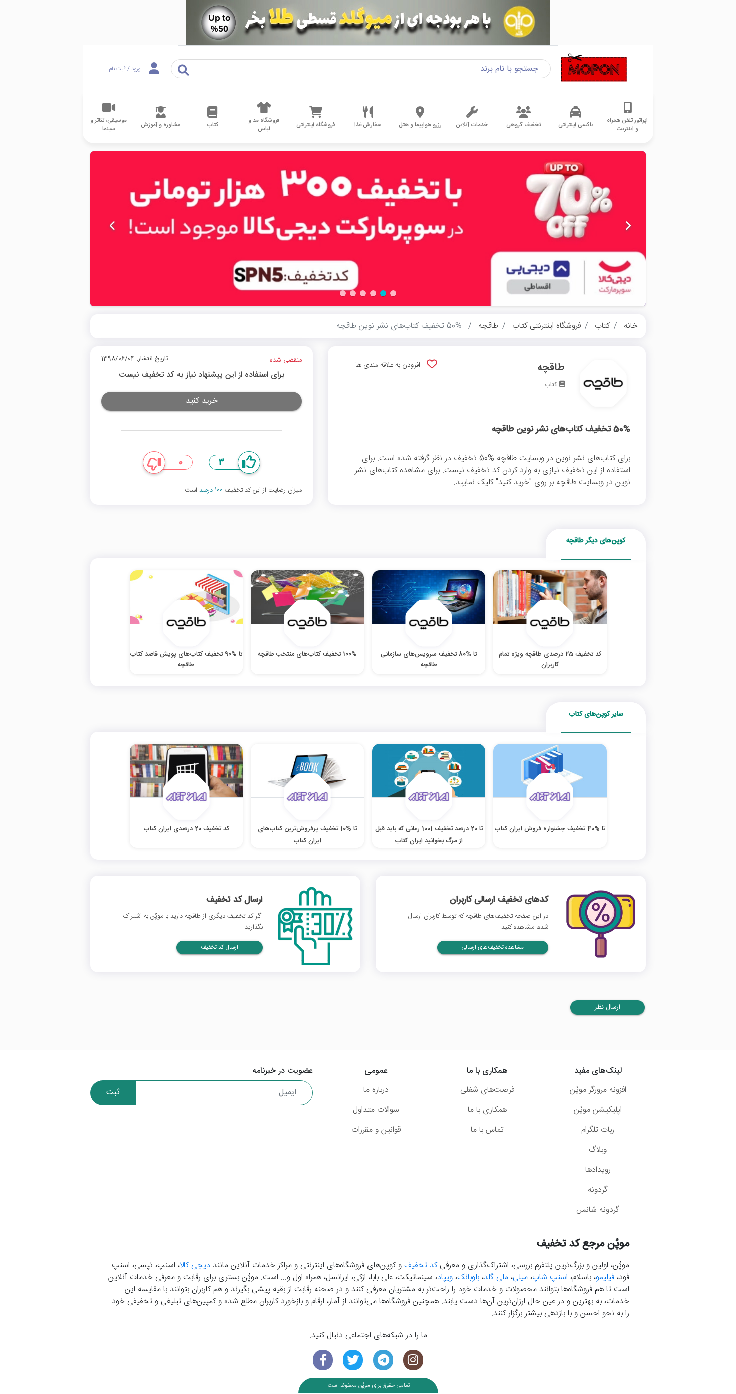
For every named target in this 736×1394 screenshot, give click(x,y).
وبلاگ (598, 1150)
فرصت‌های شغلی (487, 1090)
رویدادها (598, 1170)
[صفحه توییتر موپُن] (353, 1360)
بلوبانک (468, 1277)
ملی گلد (496, 1277)
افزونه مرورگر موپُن (598, 1090)
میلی (520, 1277)
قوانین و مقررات (376, 1130)
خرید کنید (202, 401)
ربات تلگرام (597, 1130)
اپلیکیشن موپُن (598, 1110)
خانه (631, 326)
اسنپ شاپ (550, 1277)
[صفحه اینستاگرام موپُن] (413, 1360)
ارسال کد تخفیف (219, 947)
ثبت (113, 1092)
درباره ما (376, 1090)
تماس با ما (487, 1130)
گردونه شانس (597, 1210)
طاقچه (488, 326)
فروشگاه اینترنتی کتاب (546, 326)
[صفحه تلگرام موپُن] (383, 1360)
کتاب (602, 326)
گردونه (598, 1190)
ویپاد (445, 1277)
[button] (393, 293)
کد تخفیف (420, 1265)
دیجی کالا (195, 1265)
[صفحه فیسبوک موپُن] (323, 1360)
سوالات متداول (376, 1110)
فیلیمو (605, 1277)
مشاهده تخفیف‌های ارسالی (493, 947)
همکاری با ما (487, 1110)
